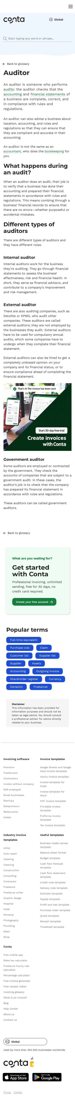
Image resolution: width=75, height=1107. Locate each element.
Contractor (10, 881)
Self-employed (12, 789)
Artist (6, 848)
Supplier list (47, 655)
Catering (8, 859)
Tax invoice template (52, 825)
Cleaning (8, 864)
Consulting (9, 875)
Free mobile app (13, 954)
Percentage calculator (16, 975)
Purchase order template (55, 910)
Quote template (49, 915)
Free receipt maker (15, 986)
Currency (55, 679)
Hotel (6, 909)
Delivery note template (54, 888)
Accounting (18, 671)
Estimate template (51, 893)
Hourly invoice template (54, 776)
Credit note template (53, 882)
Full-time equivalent (24, 640)
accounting (12, 94)
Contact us (10, 1019)
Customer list (19, 655)
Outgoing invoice (47, 671)
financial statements (48, 94)
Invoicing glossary (13, 992)
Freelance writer (13, 892)
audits (8, 89)
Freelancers (10, 772)
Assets (36, 663)
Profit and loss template (54, 904)
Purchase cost (19, 647)
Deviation (16, 686)
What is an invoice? (15, 997)
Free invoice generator (16, 981)
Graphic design (12, 898)
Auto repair (10, 853)
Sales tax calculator (15, 960)
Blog (5, 1003)
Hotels (7, 817)
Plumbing (9, 925)
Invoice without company (18, 784)
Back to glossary (18, 63)
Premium (8, 767)
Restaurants (10, 811)
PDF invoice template (53, 801)
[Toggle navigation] (69, 6)
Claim (44, 647)
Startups (8, 800)
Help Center (10, 1008)
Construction (11, 870)
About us (8, 1014)
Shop (6, 937)
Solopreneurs (11, 806)
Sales (6, 931)
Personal (8, 914)
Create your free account (32, 602)
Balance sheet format (53, 852)
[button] (25, 1041)
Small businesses (13, 795)
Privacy (7, 1092)
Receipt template (50, 921)
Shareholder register (24, 679)
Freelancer (40, 686)
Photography (10, 920)
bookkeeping (54, 151)
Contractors (10, 778)
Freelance (9, 887)
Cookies (18, 1092)
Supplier (15, 663)
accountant (12, 151)
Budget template (50, 858)
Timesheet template (52, 927)
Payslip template (50, 899)
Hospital (8, 903)
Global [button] (58, 19)
